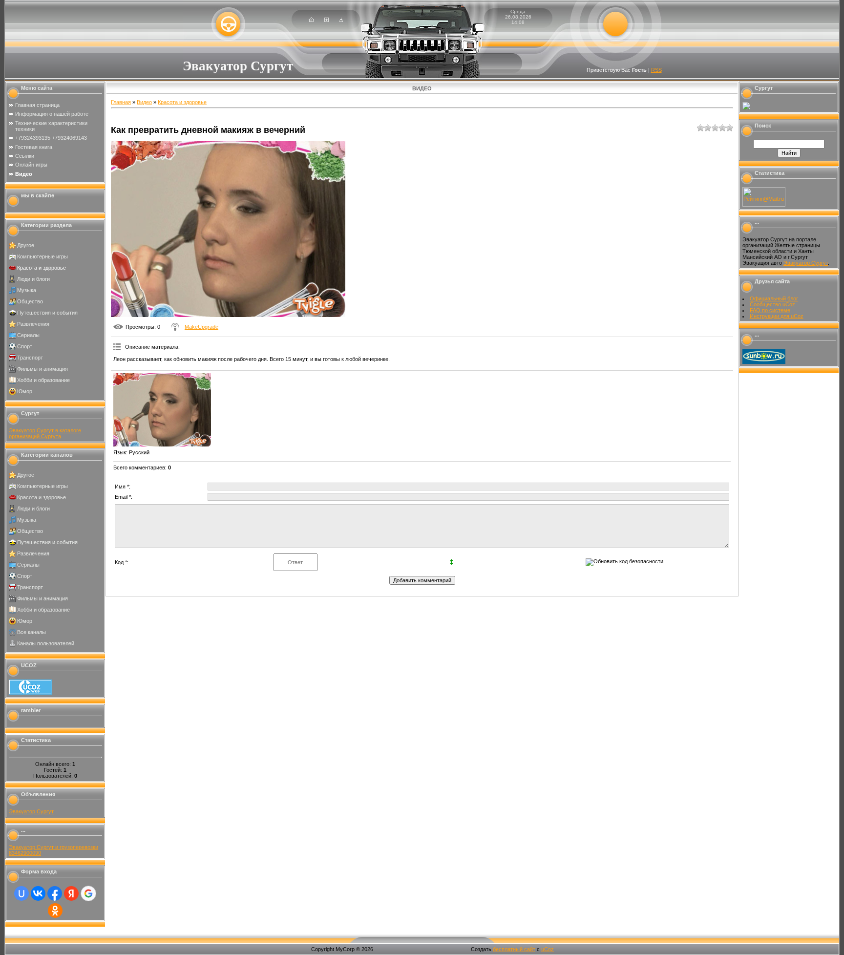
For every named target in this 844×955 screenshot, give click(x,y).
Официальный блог (774, 298)
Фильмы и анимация (42, 369)
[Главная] (311, 20)
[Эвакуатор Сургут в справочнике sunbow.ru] (763, 362)
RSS (656, 70)
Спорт (24, 346)
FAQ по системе (770, 310)
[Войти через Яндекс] (71, 893)
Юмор (24, 391)
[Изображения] (162, 409)
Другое (25, 245)
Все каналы (31, 632)
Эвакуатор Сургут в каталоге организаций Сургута (45, 433)
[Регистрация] (326, 20)
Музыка (26, 290)
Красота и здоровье (41, 268)
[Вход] (341, 20)
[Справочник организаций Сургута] (746, 108)
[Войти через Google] (88, 893)
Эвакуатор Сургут (31, 811)
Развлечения (33, 324)
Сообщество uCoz (772, 304)
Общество (30, 301)
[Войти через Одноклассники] (55, 910)
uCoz (547, 949)
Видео (144, 102)
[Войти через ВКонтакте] (38, 893)
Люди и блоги (33, 279)
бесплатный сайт (514, 949)
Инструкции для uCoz (776, 316)
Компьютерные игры (42, 256)
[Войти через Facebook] (54, 893)
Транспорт (30, 358)
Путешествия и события (47, 313)
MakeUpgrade (201, 327)
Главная (121, 102)
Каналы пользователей (45, 643)
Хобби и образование (43, 380)
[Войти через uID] (21, 893)
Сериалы (28, 335)
